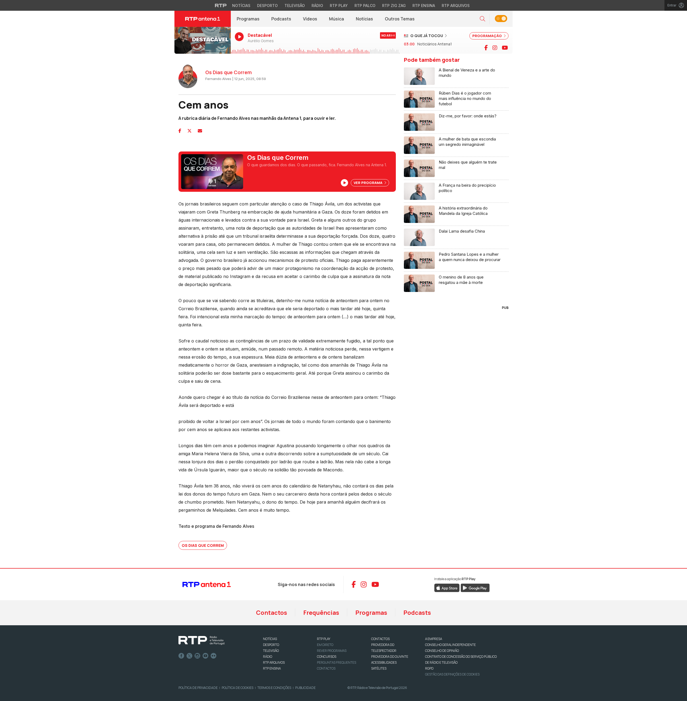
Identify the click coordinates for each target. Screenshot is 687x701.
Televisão (294, 5)
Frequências (321, 613)
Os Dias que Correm (203, 545)
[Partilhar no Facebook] (179, 131)
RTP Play (339, 5)
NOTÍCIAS (270, 639)
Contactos (271, 613)
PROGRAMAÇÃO (487, 35)
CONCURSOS (326, 656)
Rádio (317, 5)
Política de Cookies (237, 687)
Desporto (267, 5)
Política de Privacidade (198, 687)
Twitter (189, 656)
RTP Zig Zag (394, 5)
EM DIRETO (325, 644)
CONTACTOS (380, 639)
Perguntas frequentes (336, 662)
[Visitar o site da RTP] (221, 5)
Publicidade (305, 687)
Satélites (378, 668)
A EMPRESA (433, 639)
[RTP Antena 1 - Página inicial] (202, 19)
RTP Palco (365, 5)
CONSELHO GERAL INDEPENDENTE (450, 644)
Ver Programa (368, 182)
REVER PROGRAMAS (331, 650)
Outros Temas (400, 19)
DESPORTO (271, 644)
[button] (482, 19)
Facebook (181, 656)
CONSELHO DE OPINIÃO (442, 650)
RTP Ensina (423, 5)
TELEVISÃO (271, 650)
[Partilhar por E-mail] (200, 131)
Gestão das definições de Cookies (452, 674)
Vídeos (310, 19)
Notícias (241, 5)
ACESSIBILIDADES (384, 662)
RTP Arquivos (456, 5)
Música (336, 19)
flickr (214, 656)
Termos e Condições (274, 687)
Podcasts (281, 19)
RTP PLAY (323, 639)
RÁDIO (267, 656)
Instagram (197, 656)
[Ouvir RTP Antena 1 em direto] (202, 40)
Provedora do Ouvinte (389, 656)
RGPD (429, 668)
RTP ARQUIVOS (274, 662)
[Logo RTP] (201, 640)
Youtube (206, 656)
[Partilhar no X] (189, 131)
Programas (248, 19)
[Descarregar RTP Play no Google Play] (475, 587)
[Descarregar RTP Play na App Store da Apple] (447, 587)
